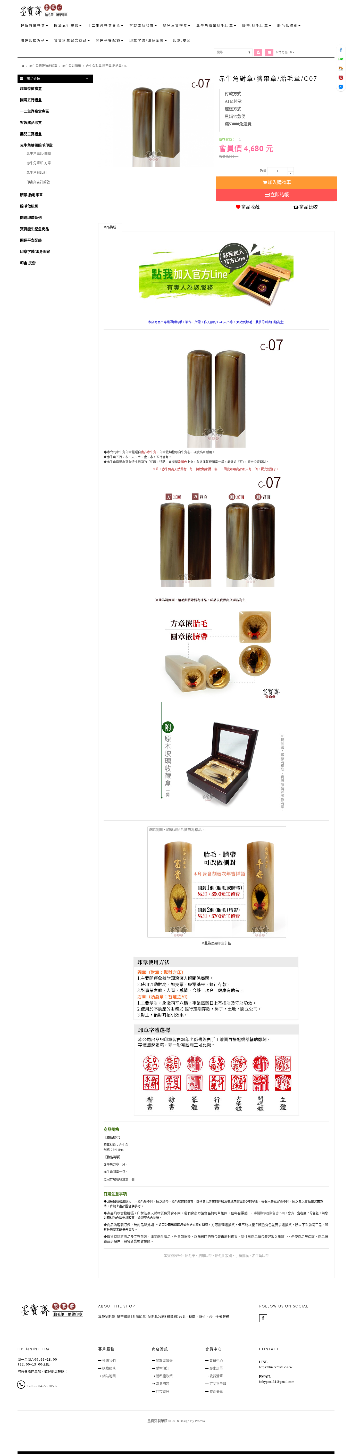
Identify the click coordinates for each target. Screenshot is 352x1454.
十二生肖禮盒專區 (34, 111)
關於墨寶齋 (164, 1360)
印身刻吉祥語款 (38, 182)
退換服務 (109, 1368)
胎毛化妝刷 (29, 206)
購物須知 (162, 1368)
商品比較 (308, 207)
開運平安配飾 (31, 240)
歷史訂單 (216, 1368)
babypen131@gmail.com (276, 1382)
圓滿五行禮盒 (31, 100)
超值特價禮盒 (31, 89)
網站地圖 (109, 1376)
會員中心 (216, 1360)
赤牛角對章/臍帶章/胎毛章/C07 (107, 66)
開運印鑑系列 (31, 218)
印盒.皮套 (28, 263)
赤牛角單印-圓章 (39, 153)
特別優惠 (216, 1391)
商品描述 (110, 227)
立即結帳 (279, 194)
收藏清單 (216, 1376)
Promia (200, 1421)
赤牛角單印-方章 (39, 163)
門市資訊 (162, 1391)
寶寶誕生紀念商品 (34, 229)
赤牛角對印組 (71, 66)
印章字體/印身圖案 (35, 252)
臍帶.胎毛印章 (31, 195)
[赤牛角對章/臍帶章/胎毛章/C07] (156, 121)
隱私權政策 (164, 1376)
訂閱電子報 (217, 1384)
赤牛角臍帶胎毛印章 (43, 66)
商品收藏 (250, 207)
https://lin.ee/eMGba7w (275, 1367)
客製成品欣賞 (31, 123)
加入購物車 (279, 182)
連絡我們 (109, 1360)
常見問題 (162, 1384)
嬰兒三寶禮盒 (31, 134)
